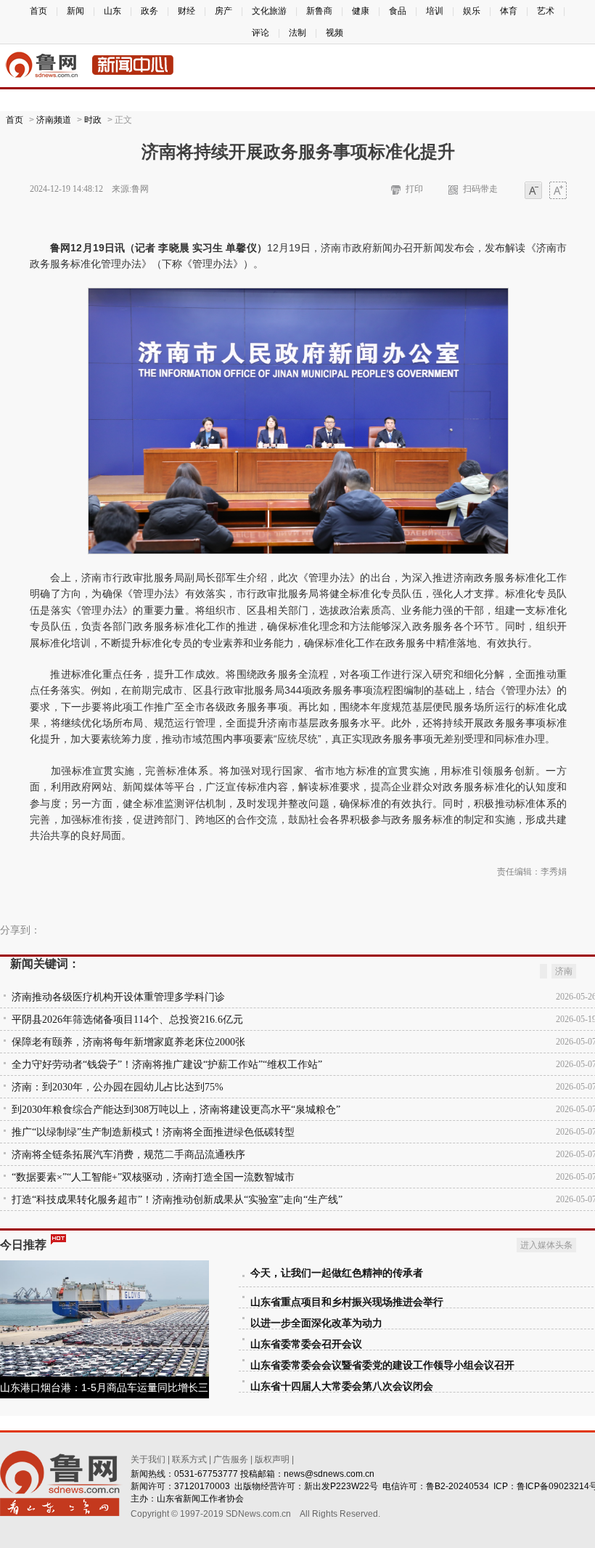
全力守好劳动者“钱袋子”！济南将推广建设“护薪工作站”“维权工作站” (167, 1064)
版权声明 (272, 1459)
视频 (334, 33)
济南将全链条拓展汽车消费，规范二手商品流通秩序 (128, 1154)
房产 (223, 11)
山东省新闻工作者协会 (200, 1499)
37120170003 (202, 1486)
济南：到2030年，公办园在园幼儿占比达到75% (117, 1087)
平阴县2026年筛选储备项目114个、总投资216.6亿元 (127, 1019)
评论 (260, 33)
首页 (38, 11)
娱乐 (471, 11)
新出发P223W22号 (341, 1486)
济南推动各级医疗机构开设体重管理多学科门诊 (118, 997)
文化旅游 (269, 11)
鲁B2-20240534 (457, 1486)
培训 (434, 11)
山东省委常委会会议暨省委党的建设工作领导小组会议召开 (382, 1365)
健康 (360, 11)
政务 (149, 11)
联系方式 (189, 1459)
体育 (508, 11)
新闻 (75, 11)
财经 (186, 11)
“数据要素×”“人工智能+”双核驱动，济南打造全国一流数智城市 (153, 1177)
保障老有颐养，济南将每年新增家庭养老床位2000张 (128, 1042)
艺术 (545, 11)
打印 (414, 189)
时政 (93, 120)
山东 (112, 11)
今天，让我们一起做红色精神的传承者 (336, 1273)
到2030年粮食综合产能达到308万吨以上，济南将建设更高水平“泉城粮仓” (176, 1109)
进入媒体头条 (546, 1245)
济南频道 (53, 120)
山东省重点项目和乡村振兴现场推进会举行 (346, 1302)
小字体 (533, 191)
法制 (297, 33)
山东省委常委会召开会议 (306, 1344)
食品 (397, 11)
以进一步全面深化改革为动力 (316, 1323)
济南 (564, 971)
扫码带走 (480, 189)
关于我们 (148, 1459)
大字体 (558, 191)
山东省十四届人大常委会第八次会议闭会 (341, 1386)
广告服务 (230, 1459)
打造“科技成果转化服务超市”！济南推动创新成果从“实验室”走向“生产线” (177, 1199)
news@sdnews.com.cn (329, 1474)
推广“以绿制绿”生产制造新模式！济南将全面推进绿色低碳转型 (153, 1132)
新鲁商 (319, 11)
